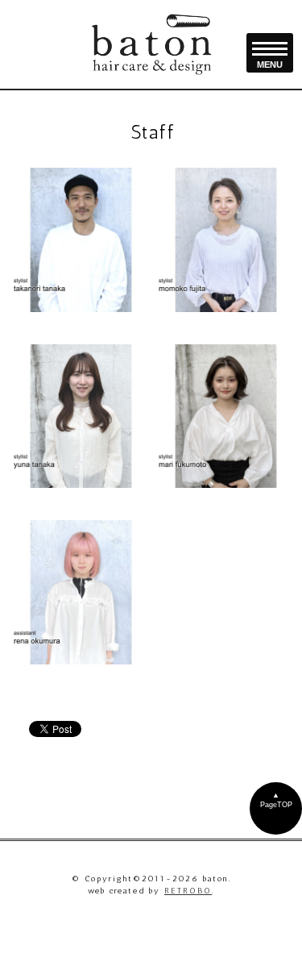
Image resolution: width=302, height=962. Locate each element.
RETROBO (188, 890)
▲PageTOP (276, 800)
